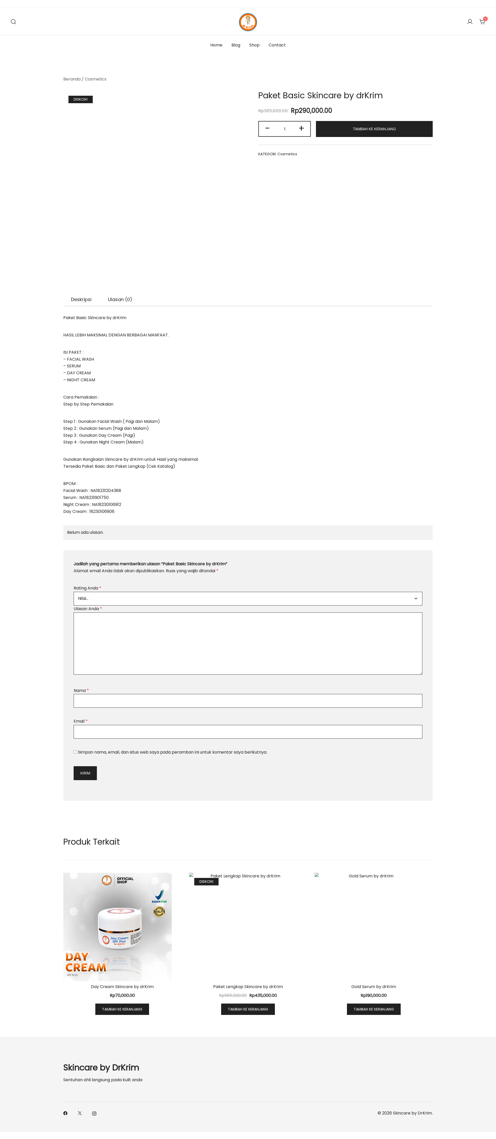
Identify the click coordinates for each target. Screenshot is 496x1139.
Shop (254, 45)
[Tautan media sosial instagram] (94, 1113)
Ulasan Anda (88, 609)
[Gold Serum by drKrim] (374, 927)
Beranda (72, 79)
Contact (277, 45)
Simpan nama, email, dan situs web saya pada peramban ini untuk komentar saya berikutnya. (172, 752)
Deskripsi (81, 299)
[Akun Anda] (470, 22)
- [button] (267, 128)
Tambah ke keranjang (374, 129)
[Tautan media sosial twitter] (80, 1113)
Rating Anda (87, 588)
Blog (235, 45)
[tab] (81, 299)
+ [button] (301, 128)
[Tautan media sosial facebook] (65, 1113)
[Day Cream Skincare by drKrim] (122, 927)
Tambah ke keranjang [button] (122, 1009)
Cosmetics (95, 79)
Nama (81, 690)
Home (216, 45)
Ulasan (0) (120, 299)
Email (81, 721)
